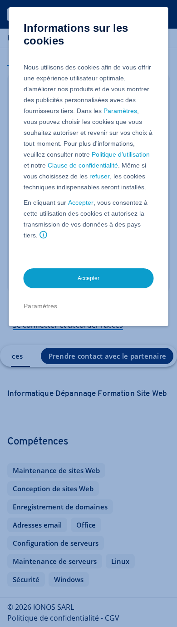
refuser (99, 176)
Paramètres (120, 110)
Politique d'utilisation (121, 154)
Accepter (80, 202)
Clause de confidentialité (83, 165)
